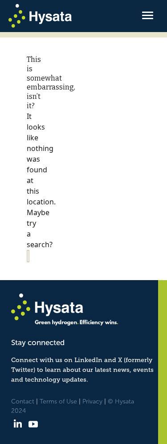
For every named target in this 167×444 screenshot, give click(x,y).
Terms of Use (58, 401)
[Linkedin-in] (17, 424)
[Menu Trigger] (147, 15)
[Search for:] (28, 256)
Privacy (92, 401)
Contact (22, 401)
